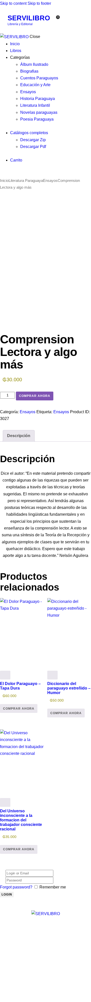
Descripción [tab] (18, 436)
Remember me (52, 887)
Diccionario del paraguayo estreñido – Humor (68, 688)
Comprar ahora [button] (18, 708)
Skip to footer (39, 3)
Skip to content (13, 3)
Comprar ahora (34, 396)
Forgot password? (16, 887)
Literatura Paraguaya (26, 181)
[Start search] (68, 20)
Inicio (4, 181)
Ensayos (50, 181)
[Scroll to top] (3, 998)
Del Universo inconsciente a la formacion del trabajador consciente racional (21, 820)
